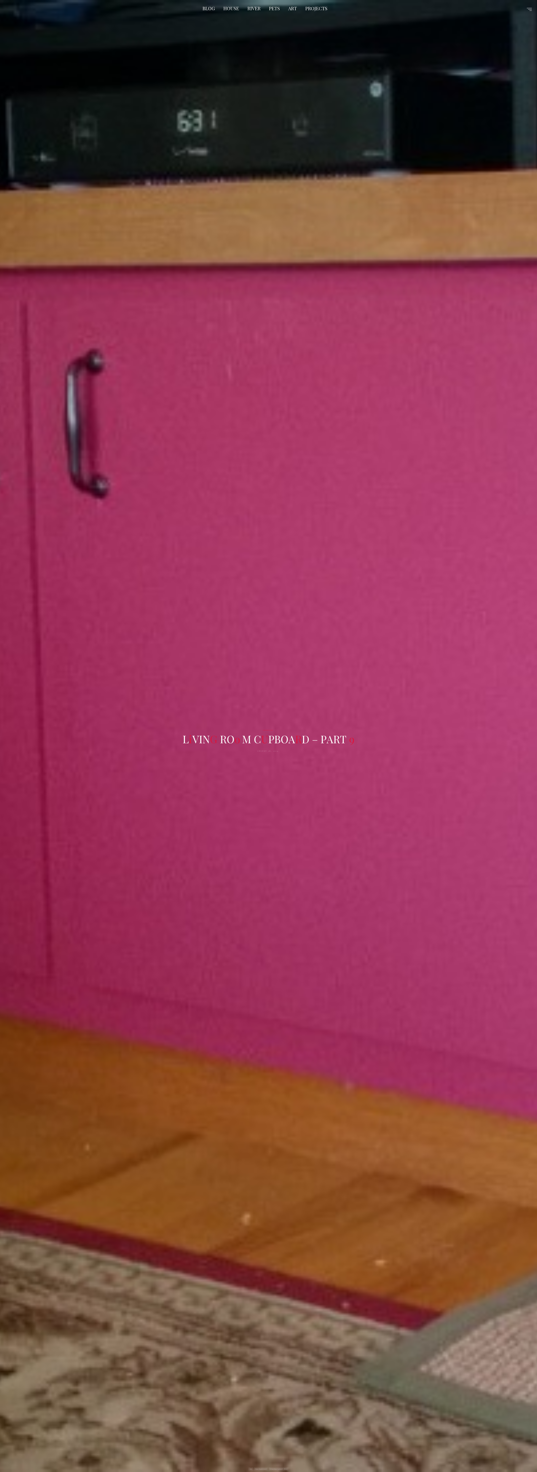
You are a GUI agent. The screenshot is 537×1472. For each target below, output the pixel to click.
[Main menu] (529, 9)
